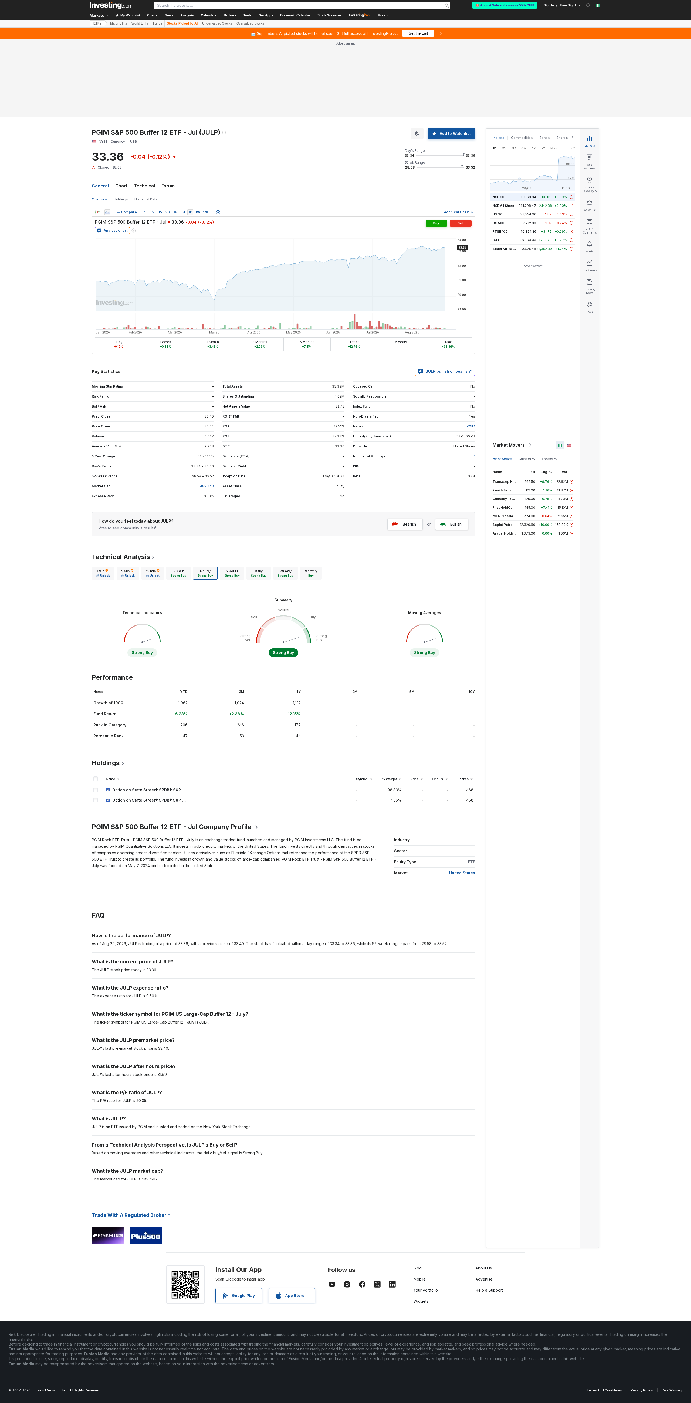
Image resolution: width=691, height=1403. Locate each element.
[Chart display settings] (218, 212)
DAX (496, 240)
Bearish (409, 524)
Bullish (456, 524)
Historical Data (145, 199)
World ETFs (139, 23)
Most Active (502, 459)
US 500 (498, 223)
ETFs (97, 23)
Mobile (420, 1279)
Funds (157, 23)
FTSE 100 (500, 232)
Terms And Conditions (604, 1390)
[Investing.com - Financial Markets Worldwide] (111, 5)
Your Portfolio (426, 1290)
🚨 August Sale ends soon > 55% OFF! (504, 5)
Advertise (484, 1279)
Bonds (544, 138)
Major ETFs (118, 23)
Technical (144, 186)
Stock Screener (329, 15)
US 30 (497, 214)
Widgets (421, 1301)
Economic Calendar (295, 15)
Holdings (121, 199)
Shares (562, 138)
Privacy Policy (642, 1390)
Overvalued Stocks (250, 23)
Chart (121, 186)
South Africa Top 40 (508, 249)
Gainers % (527, 459)
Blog (418, 1268)
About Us (484, 1268)
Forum (168, 186)
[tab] (103, 573)
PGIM (471, 426)
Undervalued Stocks (217, 23)
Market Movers (509, 445)
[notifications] (588, 5)
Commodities (522, 138)
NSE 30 (498, 197)
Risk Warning (672, 1390)
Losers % (549, 459)
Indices (498, 138)
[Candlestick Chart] (97, 212)
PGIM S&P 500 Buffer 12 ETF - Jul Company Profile (171, 827)
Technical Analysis (121, 557)
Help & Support (489, 1290)
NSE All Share (503, 206)
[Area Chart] (107, 212)
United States (462, 873)
